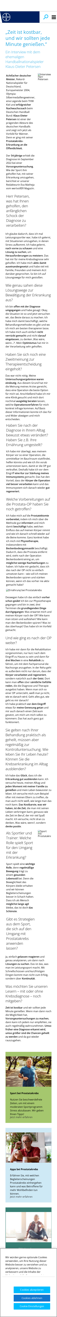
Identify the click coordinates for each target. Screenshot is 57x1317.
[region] (28, 1282)
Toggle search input (46, 17)
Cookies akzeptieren (32, 1289)
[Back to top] (47, 1309)
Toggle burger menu (54, 17)
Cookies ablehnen (32, 1298)
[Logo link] (6, 17)
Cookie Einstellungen (32, 1306)
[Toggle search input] (46, 17)
